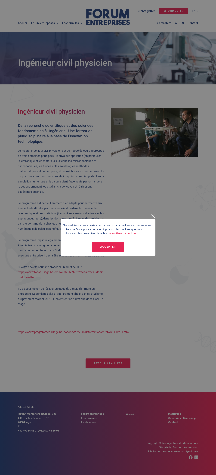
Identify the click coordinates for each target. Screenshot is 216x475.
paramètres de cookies (122, 233)
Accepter (108, 246)
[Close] (153, 216)
